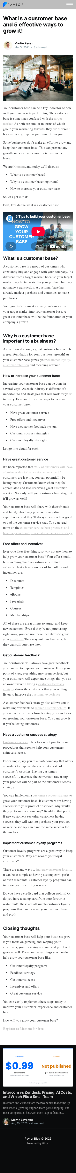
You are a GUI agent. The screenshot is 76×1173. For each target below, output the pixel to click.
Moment (19, 166)
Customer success (15, 742)
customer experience (46, 694)
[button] (69, 4)
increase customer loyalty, (54, 869)
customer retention (16, 365)
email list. (17, 639)
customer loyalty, (59, 359)
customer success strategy (51, 795)
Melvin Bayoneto (22, 1119)
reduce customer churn (50, 708)
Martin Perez (23, 43)
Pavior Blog (32, 1138)
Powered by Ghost (38, 1143)
